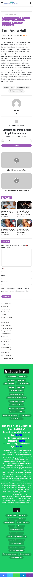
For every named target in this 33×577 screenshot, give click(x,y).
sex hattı (11, 387)
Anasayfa (5, 14)
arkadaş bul (5, 306)
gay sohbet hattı (6, 325)
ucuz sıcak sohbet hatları (16, 412)
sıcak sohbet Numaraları (9, 20)
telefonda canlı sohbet (16, 394)
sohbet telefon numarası (16, 391)
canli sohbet (11, 380)
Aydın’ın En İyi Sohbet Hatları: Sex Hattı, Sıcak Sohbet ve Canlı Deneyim (23, 212)
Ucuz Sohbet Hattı (17, 23)
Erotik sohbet (5, 323)
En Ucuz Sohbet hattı (16, 91)
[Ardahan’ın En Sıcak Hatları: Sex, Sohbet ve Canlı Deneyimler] (24, 223)
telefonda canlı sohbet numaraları (16, 398)
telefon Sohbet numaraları (17, 401)
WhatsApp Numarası (8, 25)
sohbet (5, 36)
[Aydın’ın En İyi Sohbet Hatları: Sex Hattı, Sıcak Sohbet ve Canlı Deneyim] (24, 205)
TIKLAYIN (18, 435)
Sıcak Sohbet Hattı (7, 339)
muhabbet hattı (6, 334)
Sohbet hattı (20, 20)
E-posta (3, 275)
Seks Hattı (5, 336)
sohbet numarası (6, 347)
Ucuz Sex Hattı (6, 23)
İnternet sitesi (4, 282)
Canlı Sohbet (26, 18)
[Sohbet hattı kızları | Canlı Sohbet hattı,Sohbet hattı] (11, 3)
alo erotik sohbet (11, 377)
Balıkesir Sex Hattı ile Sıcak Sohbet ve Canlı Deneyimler (7, 212)
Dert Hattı (5, 320)
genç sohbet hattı (7, 328)
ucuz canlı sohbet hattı (16, 405)
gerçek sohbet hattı (7, 331)
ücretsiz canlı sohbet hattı (10, 415)
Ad (2, 269)
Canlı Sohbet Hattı (7, 317)
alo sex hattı (22, 377)
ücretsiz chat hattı (25, 415)
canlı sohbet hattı (23, 87)
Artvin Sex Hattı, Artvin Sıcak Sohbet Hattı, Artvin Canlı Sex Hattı (8, 230)
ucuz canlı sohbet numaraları (16, 408)
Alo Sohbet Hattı (6, 304)
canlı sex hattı (16, 18)
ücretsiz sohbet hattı (16, 419)
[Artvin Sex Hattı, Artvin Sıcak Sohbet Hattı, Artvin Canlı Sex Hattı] (8, 223)
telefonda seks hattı (7, 350)
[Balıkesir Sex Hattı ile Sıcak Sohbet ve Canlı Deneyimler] (8, 205)
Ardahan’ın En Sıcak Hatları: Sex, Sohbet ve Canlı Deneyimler (23, 230)
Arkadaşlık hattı (12, 14)
